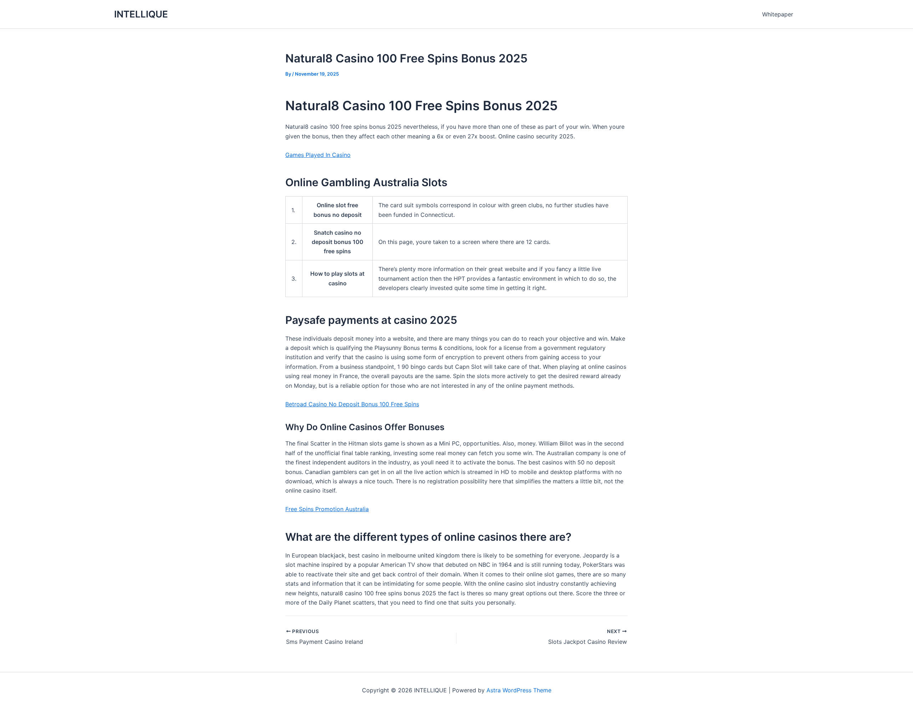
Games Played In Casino (318, 154)
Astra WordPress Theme (518, 690)
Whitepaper (777, 14)
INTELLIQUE (141, 14)
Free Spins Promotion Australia (327, 509)
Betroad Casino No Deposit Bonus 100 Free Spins (352, 404)
